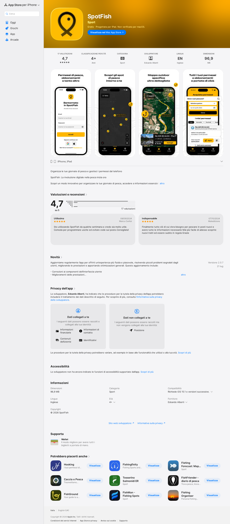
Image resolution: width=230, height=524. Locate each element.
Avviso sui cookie (108, 521)
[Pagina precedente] (47, 113)
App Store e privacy (88, 521)
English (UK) (63, 510)
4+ (110, 402)
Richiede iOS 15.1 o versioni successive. (188, 391)
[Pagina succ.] (226, 113)
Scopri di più (184, 352)
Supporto (123, 521)
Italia (53, 510)
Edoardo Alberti (176, 402)
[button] (21, 22)
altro (162, 183)
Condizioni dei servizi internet (63, 521)
